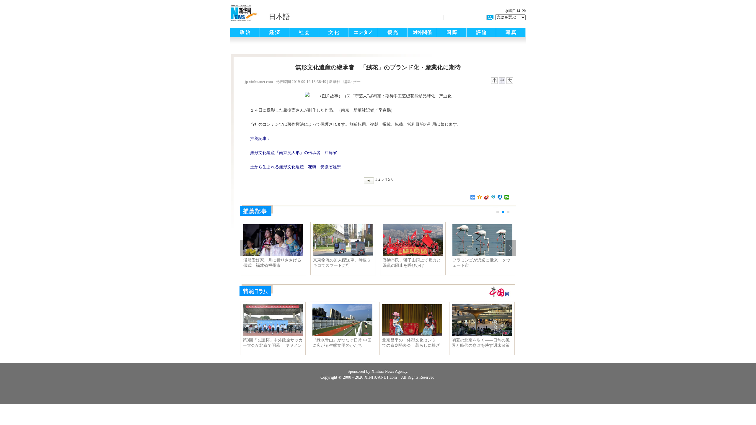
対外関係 (422, 32)
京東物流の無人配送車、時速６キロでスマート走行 (342, 263)
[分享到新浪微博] (486, 197)
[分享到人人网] (500, 197)
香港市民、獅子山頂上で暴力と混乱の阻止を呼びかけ (412, 263)
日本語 (279, 17)
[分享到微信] (506, 197)
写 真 (511, 32)
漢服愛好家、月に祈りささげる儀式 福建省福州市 (272, 263)
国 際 (452, 32)
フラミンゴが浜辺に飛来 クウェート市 (481, 263)
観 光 (392, 32)
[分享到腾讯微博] (493, 197)
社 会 (304, 32)
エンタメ (363, 32)
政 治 (245, 32)
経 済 (274, 32)
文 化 (333, 32)
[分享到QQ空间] (479, 197)
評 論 (481, 32)
